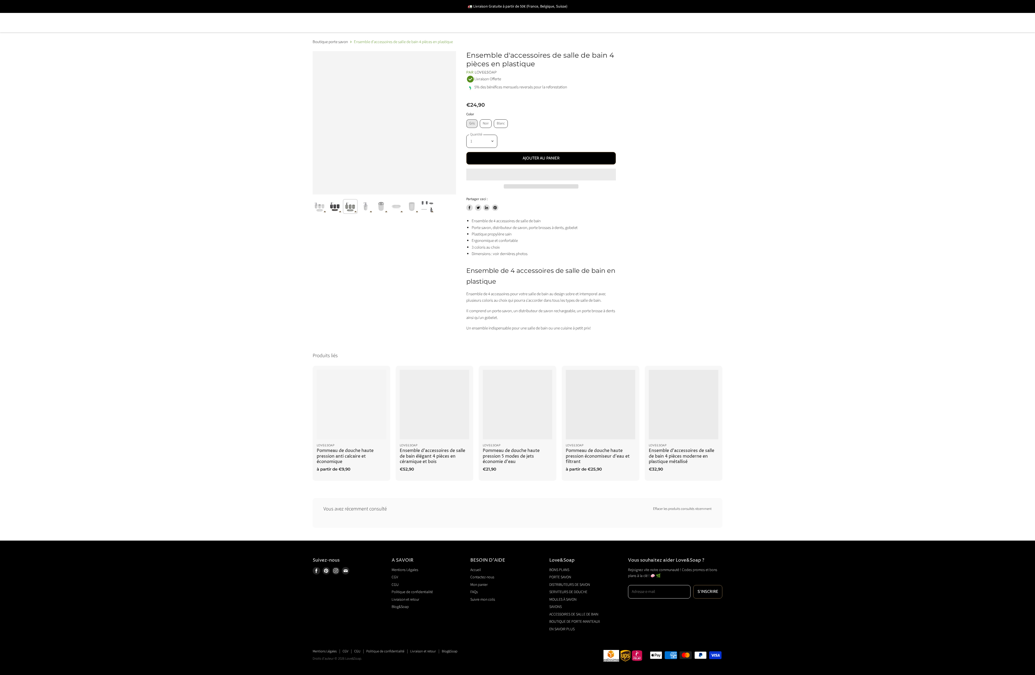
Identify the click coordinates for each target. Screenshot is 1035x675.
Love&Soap (486, 72)
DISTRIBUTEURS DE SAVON (426, 15)
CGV (395, 577)
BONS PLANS (327, 15)
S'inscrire (708, 591)
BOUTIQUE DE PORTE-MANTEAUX (350, 30)
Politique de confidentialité (412, 592)
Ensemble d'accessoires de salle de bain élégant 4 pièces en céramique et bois (432, 456)
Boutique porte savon (330, 42)
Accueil (475, 570)
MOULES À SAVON (553, 15)
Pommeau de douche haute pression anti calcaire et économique (345, 456)
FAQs (474, 592)
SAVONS (594, 15)
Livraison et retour (405, 599)
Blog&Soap (400, 607)
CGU (395, 584)
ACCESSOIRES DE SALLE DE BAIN (651, 15)
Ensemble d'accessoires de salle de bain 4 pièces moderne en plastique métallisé (681, 456)
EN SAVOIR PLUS (414, 30)
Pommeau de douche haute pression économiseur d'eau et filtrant (598, 456)
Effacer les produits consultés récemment (682, 509)
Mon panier (479, 584)
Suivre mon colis (482, 599)
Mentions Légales (405, 570)
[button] (541, 174)
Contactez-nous (482, 577)
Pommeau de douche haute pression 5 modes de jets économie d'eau (511, 456)
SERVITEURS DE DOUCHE (494, 15)
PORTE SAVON (369, 15)
